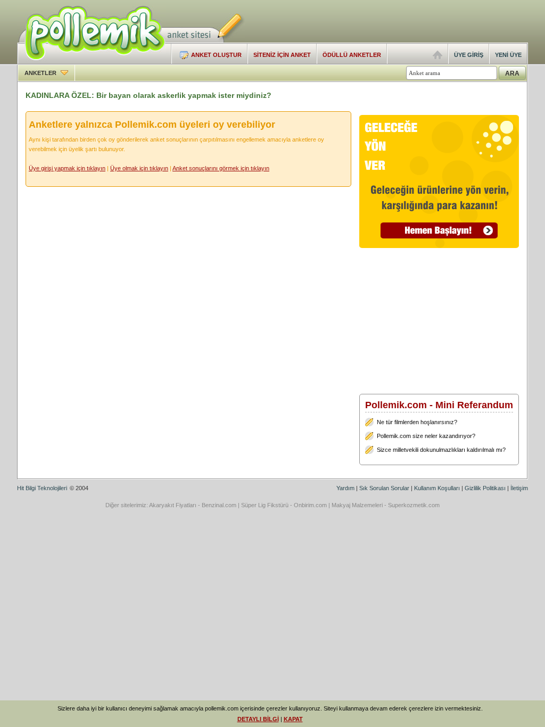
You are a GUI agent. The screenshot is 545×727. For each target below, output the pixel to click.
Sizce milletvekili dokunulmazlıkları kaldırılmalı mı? (441, 450)
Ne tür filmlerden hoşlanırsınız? (417, 422)
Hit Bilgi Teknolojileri (42, 488)
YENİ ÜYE (508, 55)
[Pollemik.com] (91, 62)
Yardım (345, 488)
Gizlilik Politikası (485, 488)
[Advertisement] (403, 21)
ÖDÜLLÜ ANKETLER (352, 55)
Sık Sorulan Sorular (384, 488)
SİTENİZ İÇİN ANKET (282, 55)
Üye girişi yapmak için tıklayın (67, 168)
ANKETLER (41, 73)
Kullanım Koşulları (437, 488)
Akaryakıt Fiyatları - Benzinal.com (192, 505)
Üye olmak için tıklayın (139, 168)
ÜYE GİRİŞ (468, 55)
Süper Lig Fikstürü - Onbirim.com (284, 505)
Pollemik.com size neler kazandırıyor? (426, 436)
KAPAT (293, 719)
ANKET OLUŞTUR (216, 55)
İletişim (519, 488)
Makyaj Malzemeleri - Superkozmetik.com (386, 505)
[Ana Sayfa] (437, 57)
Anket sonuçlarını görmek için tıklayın (220, 168)
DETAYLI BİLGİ (258, 719)
